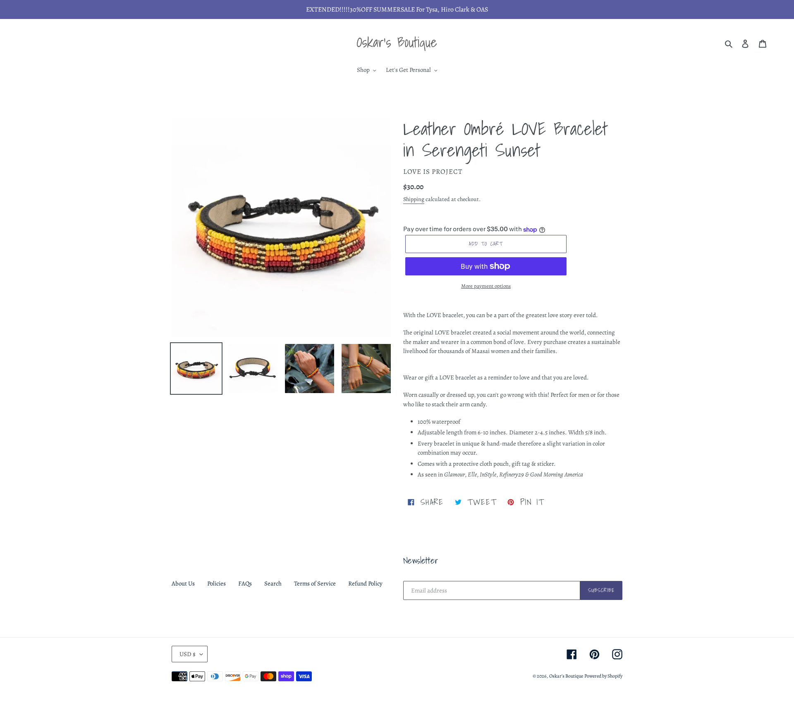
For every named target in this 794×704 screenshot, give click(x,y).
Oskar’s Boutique (566, 676)
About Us (183, 583)
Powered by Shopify (603, 676)
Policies (216, 583)
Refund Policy (365, 583)
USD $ (187, 654)
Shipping (413, 199)
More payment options (486, 285)
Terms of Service (315, 583)
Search (273, 583)
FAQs (245, 583)
